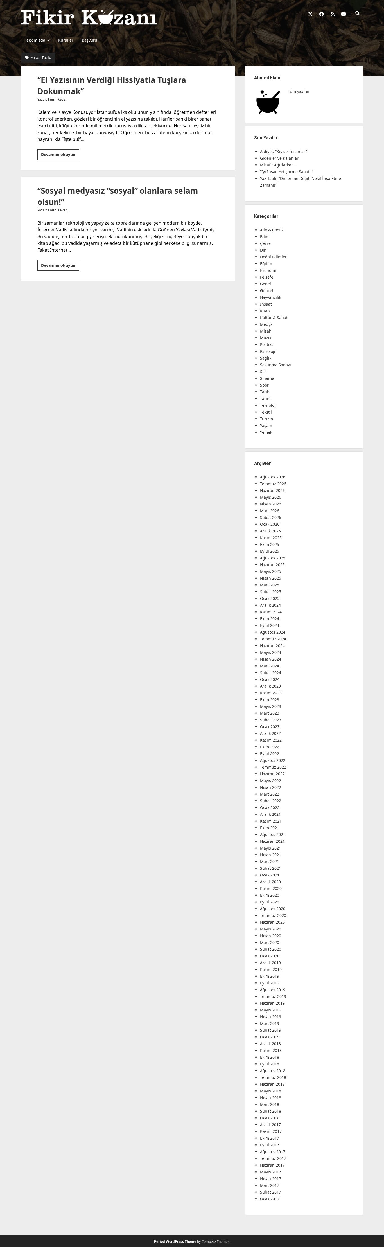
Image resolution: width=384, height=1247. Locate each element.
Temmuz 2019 (273, 996)
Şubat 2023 (270, 719)
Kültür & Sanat (274, 317)
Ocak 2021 (269, 875)
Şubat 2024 (270, 672)
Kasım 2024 (271, 612)
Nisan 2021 (270, 854)
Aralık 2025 (270, 531)
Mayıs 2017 (270, 1171)
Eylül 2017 (269, 1144)
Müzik (265, 337)
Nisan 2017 (270, 1178)
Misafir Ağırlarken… (278, 165)
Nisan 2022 (270, 787)
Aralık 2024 (270, 605)
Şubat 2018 (270, 1111)
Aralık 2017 (270, 1124)
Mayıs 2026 (270, 497)
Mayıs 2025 (270, 571)
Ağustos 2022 (272, 760)
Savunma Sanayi (275, 364)
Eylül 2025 (269, 551)
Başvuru (89, 40)
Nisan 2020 (270, 935)
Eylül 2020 (269, 902)
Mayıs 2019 (270, 1010)
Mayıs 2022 (270, 780)
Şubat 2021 (270, 868)
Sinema (267, 378)
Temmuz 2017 (273, 1158)
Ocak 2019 (269, 1037)
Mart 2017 (269, 1185)
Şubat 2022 (270, 800)
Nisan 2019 (270, 1016)
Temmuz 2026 (273, 483)
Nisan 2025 (270, 578)
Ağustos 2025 (272, 558)
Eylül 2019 (269, 983)
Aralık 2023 (270, 686)
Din (263, 250)
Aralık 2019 (270, 962)
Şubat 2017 (270, 1192)
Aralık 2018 (270, 1043)
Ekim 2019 (269, 976)
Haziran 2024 (272, 645)
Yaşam (266, 425)
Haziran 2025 (272, 564)
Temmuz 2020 (273, 915)
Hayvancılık (270, 297)
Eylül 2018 (269, 1064)
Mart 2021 (269, 861)
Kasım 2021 (271, 821)
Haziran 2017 (272, 1165)
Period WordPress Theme (175, 1241)
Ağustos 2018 (272, 1070)
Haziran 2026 (272, 490)
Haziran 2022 (272, 773)
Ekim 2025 (269, 544)
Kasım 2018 (271, 1050)
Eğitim (266, 263)
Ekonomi (268, 270)
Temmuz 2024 (273, 638)
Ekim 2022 (269, 746)
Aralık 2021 (270, 814)
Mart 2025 (269, 585)
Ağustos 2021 (272, 834)
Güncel (266, 290)
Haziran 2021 (272, 841)
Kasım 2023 (271, 692)
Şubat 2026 (270, 517)
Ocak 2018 (269, 1118)
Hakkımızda (34, 40)
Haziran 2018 (272, 1084)
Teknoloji (268, 405)
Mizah (266, 331)
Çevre (265, 243)
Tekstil (266, 412)
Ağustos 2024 (272, 632)
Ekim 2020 (269, 895)
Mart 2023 (269, 713)
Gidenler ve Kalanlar (279, 158)
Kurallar (65, 40)
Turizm (266, 418)
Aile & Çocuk (271, 229)
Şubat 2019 (270, 1030)
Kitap (265, 310)
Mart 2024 (269, 665)
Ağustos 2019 (272, 989)
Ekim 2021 (269, 827)
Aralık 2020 (270, 881)
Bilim (265, 236)
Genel (265, 283)
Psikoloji (267, 351)
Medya (266, 324)
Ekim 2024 (269, 618)
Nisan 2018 (270, 1097)
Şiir (263, 371)
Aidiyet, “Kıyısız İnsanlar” (283, 151)
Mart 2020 (269, 942)
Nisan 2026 (270, 504)
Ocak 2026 (269, 524)
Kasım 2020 (271, 888)
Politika (267, 344)
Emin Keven (58, 99)
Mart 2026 (269, 510)
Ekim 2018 (269, 1057)
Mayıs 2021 (270, 848)
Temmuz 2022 (273, 767)
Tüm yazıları (299, 91)
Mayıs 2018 (270, 1091)
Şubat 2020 (270, 949)
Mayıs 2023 (270, 706)
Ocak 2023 (269, 726)
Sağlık (265, 358)
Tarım (265, 398)
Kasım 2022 (271, 740)
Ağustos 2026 (272, 477)
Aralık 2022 (270, 733)
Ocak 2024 (269, 679)
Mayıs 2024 (270, 652)
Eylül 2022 (269, 753)
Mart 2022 (269, 794)
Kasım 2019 (271, 969)
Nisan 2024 (270, 659)
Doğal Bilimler (273, 256)
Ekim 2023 (269, 699)
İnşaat (266, 304)
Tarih (265, 391)
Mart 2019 (269, 1023)
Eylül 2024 (269, 625)
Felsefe (266, 277)
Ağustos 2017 (272, 1151)
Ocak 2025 (269, 598)
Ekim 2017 (269, 1138)
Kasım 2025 (271, 537)
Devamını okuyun (60, 156)
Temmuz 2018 (273, 1077)
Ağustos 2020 (272, 908)
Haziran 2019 (272, 1003)
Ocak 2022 (269, 807)
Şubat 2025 (270, 591)
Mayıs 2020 (270, 929)
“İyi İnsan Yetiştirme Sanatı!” (286, 171)
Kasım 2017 (271, 1131)
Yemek (266, 432)
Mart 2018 (269, 1104)
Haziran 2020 (272, 922)
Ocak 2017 (269, 1198)
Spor (264, 385)
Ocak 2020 (269, 956)
